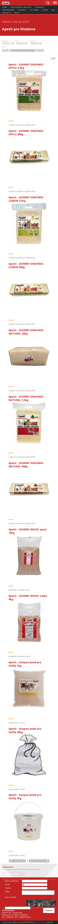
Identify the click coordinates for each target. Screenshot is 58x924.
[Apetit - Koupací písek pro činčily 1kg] (29, 688)
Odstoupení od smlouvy (21, 7)
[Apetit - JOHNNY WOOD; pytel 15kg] (29, 555)
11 (42, 861)
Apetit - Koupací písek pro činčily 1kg (25, 664)
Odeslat (49, 910)
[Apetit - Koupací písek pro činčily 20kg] (29, 754)
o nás (4, 7)
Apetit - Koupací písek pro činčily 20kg (25, 730)
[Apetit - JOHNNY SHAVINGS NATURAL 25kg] (29, 356)
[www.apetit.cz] (7, 3)
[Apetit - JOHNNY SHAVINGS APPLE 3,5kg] (29, 90)
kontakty (22, 10)
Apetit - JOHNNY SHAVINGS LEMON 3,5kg (26, 199)
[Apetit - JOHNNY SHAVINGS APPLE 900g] (29, 157)
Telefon (8, 888)
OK (23, 874)
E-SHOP (45, 10)
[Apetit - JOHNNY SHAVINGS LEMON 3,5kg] (29, 223)
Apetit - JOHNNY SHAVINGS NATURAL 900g (26, 464)
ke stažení (34, 10)
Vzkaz (7, 891)
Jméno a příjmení (11, 881)
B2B (53, 10)
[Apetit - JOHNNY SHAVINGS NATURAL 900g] (29, 489)
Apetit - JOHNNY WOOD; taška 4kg (28, 597)
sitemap (49, 922)
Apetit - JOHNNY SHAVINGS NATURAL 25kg (26, 331)
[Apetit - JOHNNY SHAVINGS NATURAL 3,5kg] (29, 422)
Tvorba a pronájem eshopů (13, 922)
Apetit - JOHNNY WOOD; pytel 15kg (27, 531)
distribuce (39, 7)
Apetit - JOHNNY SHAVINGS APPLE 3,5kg (26, 66)
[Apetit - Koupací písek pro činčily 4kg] (29, 820)
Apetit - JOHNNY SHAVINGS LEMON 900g (26, 265)
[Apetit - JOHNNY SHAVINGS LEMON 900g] (29, 289)
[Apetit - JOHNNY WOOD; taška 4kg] (29, 621)
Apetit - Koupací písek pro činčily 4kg (25, 796)
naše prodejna (8, 10)
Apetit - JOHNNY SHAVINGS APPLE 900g (26, 132)
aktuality (6, 13)
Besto (16, 13)
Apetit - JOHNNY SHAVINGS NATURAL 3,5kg (26, 398)
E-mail (7, 884)
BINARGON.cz (29, 922)
